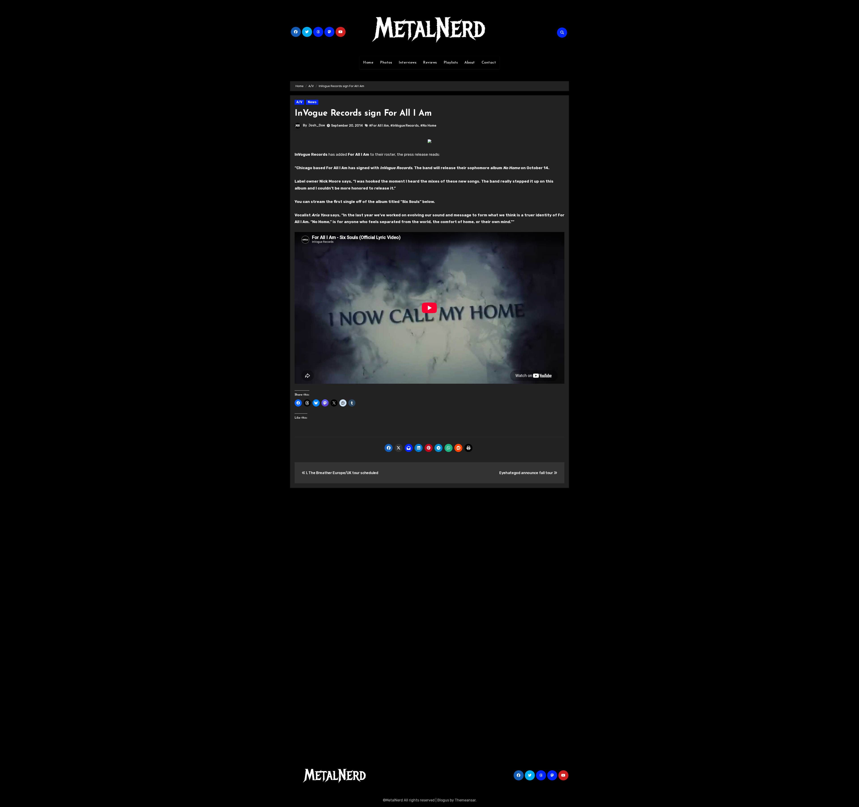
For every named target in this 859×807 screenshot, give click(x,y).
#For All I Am (379, 126)
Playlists (451, 62)
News (312, 102)
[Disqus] (429, 557)
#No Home (428, 126)
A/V (299, 102)
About (469, 62)
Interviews (407, 62)
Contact (489, 62)
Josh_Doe (316, 125)
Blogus (443, 800)
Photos (386, 62)
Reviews (430, 62)
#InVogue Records (404, 126)
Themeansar (465, 800)
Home (368, 62)
